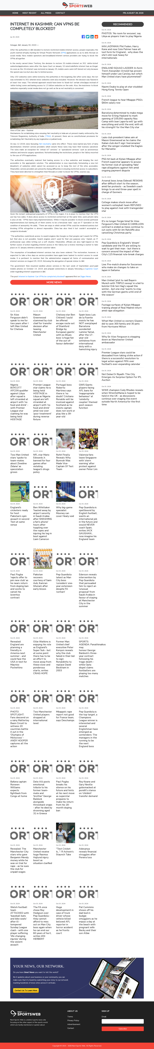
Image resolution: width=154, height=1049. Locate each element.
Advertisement (73, 1024)
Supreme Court (91, 269)
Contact (70, 1028)
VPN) (63, 52)
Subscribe (123, 1028)
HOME (15, 13)
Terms (70, 1016)
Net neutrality (45, 144)
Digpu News (85, 276)
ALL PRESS (46, 13)
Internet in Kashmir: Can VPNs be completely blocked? (42, 276)
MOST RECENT (29, 13)
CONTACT (60, 13)
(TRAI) (48, 136)
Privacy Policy (73, 1020)
